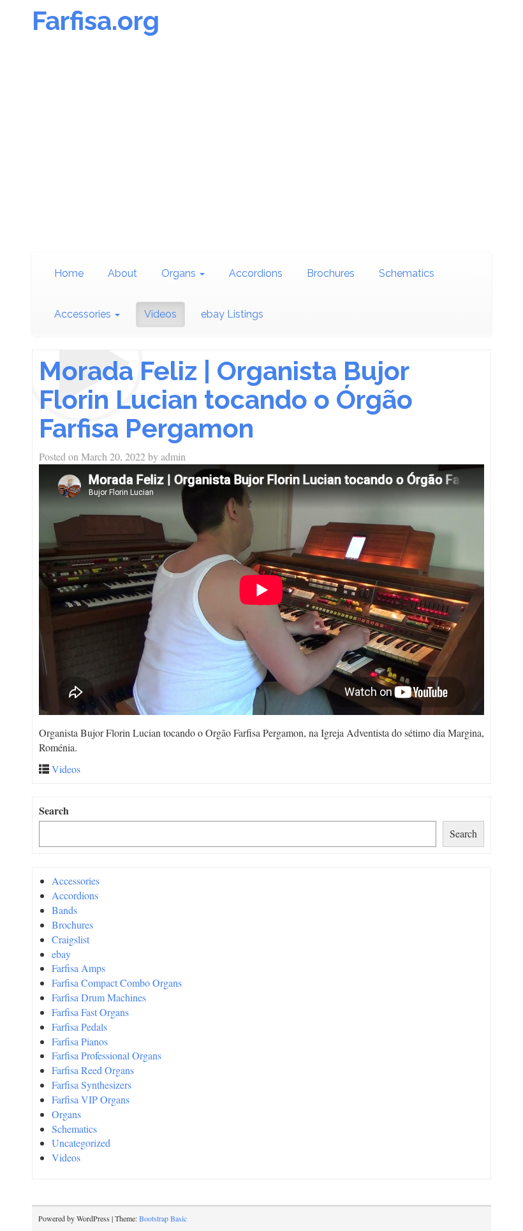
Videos (160, 314)
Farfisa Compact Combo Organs (117, 982)
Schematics (406, 273)
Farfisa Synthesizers (91, 1084)
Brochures (331, 273)
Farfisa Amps (78, 968)
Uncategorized (81, 1142)
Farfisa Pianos (80, 1041)
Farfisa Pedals (79, 1026)
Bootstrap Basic (163, 1218)
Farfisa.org (95, 20)
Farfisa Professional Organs (106, 1055)
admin (173, 456)
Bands (64, 910)
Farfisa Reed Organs (93, 1070)
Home (69, 273)
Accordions (256, 273)
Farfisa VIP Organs (90, 1099)
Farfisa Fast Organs (90, 1012)
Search (54, 811)
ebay (61, 954)
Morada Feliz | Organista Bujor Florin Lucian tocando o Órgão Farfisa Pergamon (226, 399)
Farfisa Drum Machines (99, 997)
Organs (179, 273)
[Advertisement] (261, 150)
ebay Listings (232, 314)
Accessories (84, 314)
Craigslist (70, 939)
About (122, 273)
